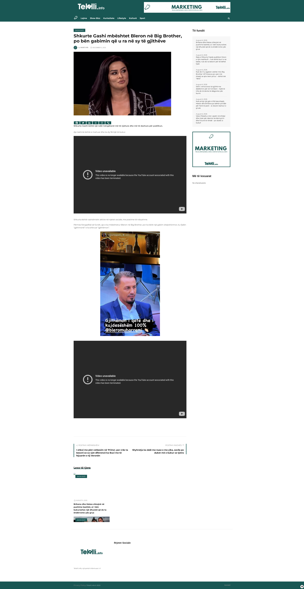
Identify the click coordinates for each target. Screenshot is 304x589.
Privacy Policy (80, 585)
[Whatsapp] (96, 122)
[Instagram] (102, 122)
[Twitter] (83, 122)
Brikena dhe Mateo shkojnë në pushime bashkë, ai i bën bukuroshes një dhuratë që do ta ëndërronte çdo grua (211, 45)
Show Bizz (79, 30)
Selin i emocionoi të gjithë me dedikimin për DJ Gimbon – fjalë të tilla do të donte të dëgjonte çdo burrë (210, 89)
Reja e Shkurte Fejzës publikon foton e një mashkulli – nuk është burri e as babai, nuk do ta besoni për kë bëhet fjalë (211, 60)
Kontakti (227, 585)
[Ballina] (76, 18)
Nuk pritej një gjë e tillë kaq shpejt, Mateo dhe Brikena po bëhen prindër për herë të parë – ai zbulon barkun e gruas (211, 104)
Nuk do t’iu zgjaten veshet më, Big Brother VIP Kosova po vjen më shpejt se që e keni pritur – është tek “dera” (211, 75)
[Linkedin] (89, 122)
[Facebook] (77, 122)
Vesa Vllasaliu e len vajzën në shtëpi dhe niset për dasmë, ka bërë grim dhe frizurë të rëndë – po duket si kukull (210, 119)
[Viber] (108, 122)
